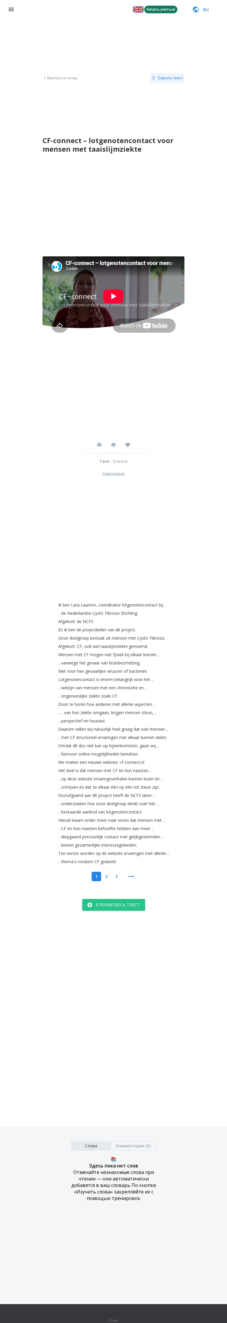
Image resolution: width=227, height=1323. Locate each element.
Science (120, 461)
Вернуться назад (62, 78)
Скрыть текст (170, 77)
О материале (113, 474)
